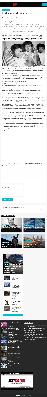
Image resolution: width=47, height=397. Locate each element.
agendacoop (26, 230)
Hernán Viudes (4, 230)
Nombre (3, 181)
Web (3, 192)
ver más (12, 314)
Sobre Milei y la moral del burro (16, 302)
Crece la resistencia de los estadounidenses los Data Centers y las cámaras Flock (12, 267)
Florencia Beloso (5, 246)
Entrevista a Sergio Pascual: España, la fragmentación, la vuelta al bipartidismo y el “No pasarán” (11, 228)
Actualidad (7, 262)
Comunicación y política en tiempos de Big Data (33, 228)
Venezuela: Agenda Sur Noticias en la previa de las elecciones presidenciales (15, 323)
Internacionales (6, 224)
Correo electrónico (5, 187)
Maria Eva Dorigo (7, 17)
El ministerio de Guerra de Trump (14, 363)
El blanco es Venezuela (7, 244)
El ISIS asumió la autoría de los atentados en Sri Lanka (32, 244)
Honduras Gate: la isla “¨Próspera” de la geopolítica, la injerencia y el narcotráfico (16, 294)
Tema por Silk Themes (26, 395)
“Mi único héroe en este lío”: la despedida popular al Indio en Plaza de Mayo (15, 358)
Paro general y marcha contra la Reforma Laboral (16, 308)
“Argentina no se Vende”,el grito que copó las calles (15, 278)
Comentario (4, 165)
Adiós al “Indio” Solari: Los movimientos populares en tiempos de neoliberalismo (16, 286)
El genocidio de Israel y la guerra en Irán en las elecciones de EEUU (15, 347)
